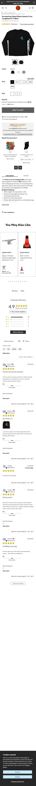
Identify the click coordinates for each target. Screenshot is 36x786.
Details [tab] (26, 176)
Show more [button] (6, 353)
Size (3, 81)
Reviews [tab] (15, 291)
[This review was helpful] (28, 404)
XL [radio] (26, 82)
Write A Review (18, 332)
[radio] (12, 72)
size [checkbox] (8, 349)
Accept (17, 772)
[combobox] (26, 357)
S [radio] (12, 82)
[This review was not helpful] (31, 404)
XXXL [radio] (12, 86)
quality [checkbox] (14, 349)
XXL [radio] (31, 82)
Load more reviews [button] (18, 583)
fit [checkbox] (4, 349)
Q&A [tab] (22, 291)
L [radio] (21, 82)
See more (6, 398)
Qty (3, 93)
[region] (17, 317)
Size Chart (30, 78)
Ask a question (9, 212)
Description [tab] (10, 176)
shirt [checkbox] (20, 349)
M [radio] (16, 82)
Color (4, 69)
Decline (17, 777)
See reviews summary (27, 24)
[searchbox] (10, 341)
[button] (3, 8)
